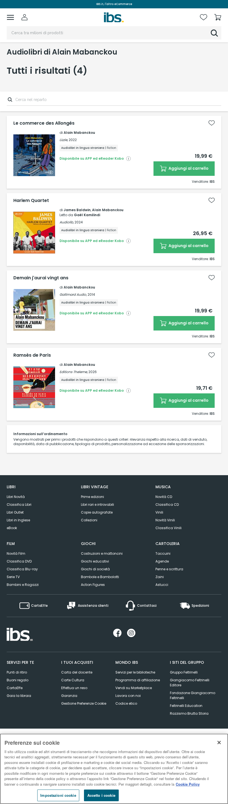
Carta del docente (76, 672)
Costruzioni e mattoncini (102, 553)
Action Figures (93, 584)
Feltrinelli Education (186, 705)
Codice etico (126, 703)
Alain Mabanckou (79, 132)
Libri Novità (16, 496)
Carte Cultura (72, 680)
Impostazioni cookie (58, 795)
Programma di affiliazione (137, 680)
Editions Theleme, (74, 371)
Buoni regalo (17, 680)
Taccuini (162, 553)
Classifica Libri (19, 504)
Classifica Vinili (168, 528)
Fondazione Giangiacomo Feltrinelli (192, 695)
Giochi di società (95, 569)
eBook (12, 528)
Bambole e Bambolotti (100, 576)
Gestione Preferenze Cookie (83, 703)
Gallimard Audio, (73, 294)
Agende (162, 561)
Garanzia (69, 695)
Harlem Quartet (31, 201)
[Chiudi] (219, 742)
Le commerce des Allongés (44, 123)
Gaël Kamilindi (87, 215)
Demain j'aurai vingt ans (40, 278)
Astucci (161, 584)
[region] (114, 769)
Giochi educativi (95, 561)
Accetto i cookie (101, 795)
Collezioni (89, 520)
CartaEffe (15, 687)
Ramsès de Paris (32, 355)
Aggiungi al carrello (188, 168)
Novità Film (16, 553)
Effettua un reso (74, 687)
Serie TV (13, 576)
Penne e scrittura (169, 569)
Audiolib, (67, 222)
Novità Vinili (165, 520)
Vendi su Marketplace (133, 687)
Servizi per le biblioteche (135, 672)
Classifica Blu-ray (22, 569)
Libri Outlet (15, 512)
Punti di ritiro (17, 672)
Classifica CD (167, 504)
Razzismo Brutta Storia (189, 713)
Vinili (159, 512)
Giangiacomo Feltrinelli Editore (189, 682)
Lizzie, (64, 139)
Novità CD (163, 496)
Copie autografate (97, 512)
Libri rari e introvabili (97, 504)
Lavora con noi (128, 695)
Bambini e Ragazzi (23, 584)
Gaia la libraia (19, 695)
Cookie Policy (188, 784)
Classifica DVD (19, 561)
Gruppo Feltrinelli (184, 672)
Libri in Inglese (18, 520)
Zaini (159, 576)
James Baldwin (77, 210)
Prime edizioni (92, 496)
